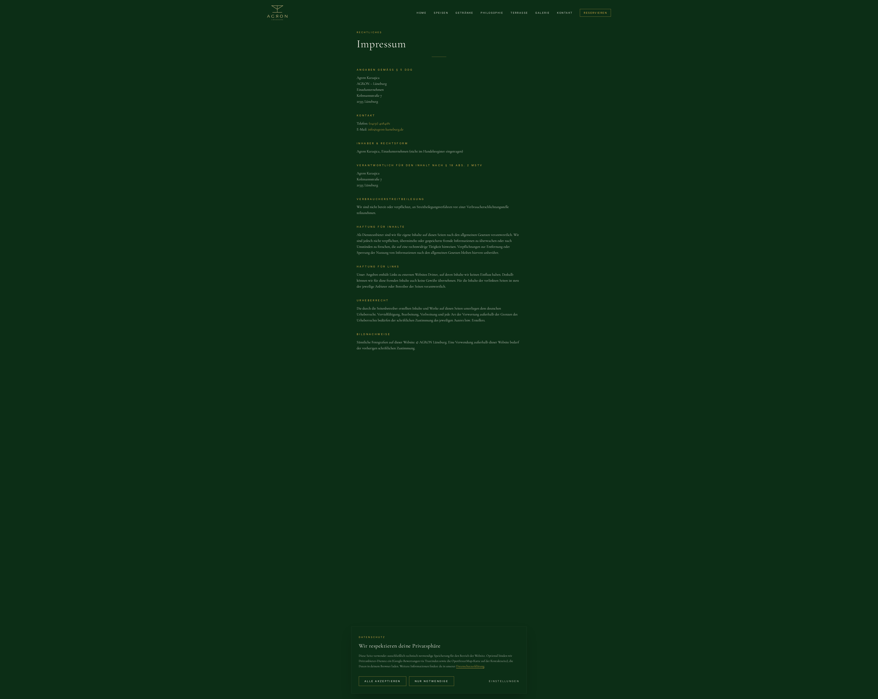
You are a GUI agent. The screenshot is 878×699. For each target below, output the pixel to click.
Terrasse (519, 12)
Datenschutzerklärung (470, 666)
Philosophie (492, 12)
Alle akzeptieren (382, 681)
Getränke (464, 12)
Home (421, 12)
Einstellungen (504, 681)
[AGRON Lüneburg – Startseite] (277, 12)
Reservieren (595, 12)
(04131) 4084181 (379, 123)
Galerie (542, 12)
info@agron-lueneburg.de (385, 129)
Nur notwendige (431, 681)
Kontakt (565, 12)
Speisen (441, 12)
